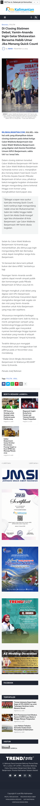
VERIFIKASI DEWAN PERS (20, 802)
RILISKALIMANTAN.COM (13, 132)
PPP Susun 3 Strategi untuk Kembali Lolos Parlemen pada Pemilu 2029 (9, 415)
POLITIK (12, 24)
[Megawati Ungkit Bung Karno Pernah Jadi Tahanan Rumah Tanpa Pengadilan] (29, 403)
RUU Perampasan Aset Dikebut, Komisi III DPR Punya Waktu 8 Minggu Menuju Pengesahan (25, 717)
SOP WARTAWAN (29, 799)
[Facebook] (4, 384)
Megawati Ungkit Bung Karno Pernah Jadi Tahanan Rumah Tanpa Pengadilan (29, 415)
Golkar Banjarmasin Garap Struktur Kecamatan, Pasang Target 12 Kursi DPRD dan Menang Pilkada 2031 (10, 446)
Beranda (5, 24)
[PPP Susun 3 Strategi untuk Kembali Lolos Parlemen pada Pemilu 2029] (10, 403)
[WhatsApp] (12, 384)
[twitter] (15, 776)
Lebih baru (7, 463)
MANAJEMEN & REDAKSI (13, 799)
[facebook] (10, 776)
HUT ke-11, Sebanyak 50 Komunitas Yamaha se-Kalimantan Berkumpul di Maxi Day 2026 (18, 2)
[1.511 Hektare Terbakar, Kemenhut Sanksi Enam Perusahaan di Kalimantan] (7, 728)
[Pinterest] (17, 384)
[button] (34, 2)
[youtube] (20, 776)
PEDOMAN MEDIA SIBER (28, 797)
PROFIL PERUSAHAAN (11, 797)
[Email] (21, 384)
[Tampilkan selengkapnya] (25, 384)
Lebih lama (33, 463)
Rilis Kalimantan (26, 793)
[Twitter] (8, 384)
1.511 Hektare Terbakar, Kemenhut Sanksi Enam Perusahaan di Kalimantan (23, 728)
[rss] (30, 776)
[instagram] (25, 776)
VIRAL (15, 379)
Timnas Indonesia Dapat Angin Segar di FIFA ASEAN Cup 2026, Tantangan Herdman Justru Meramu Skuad (25, 705)
